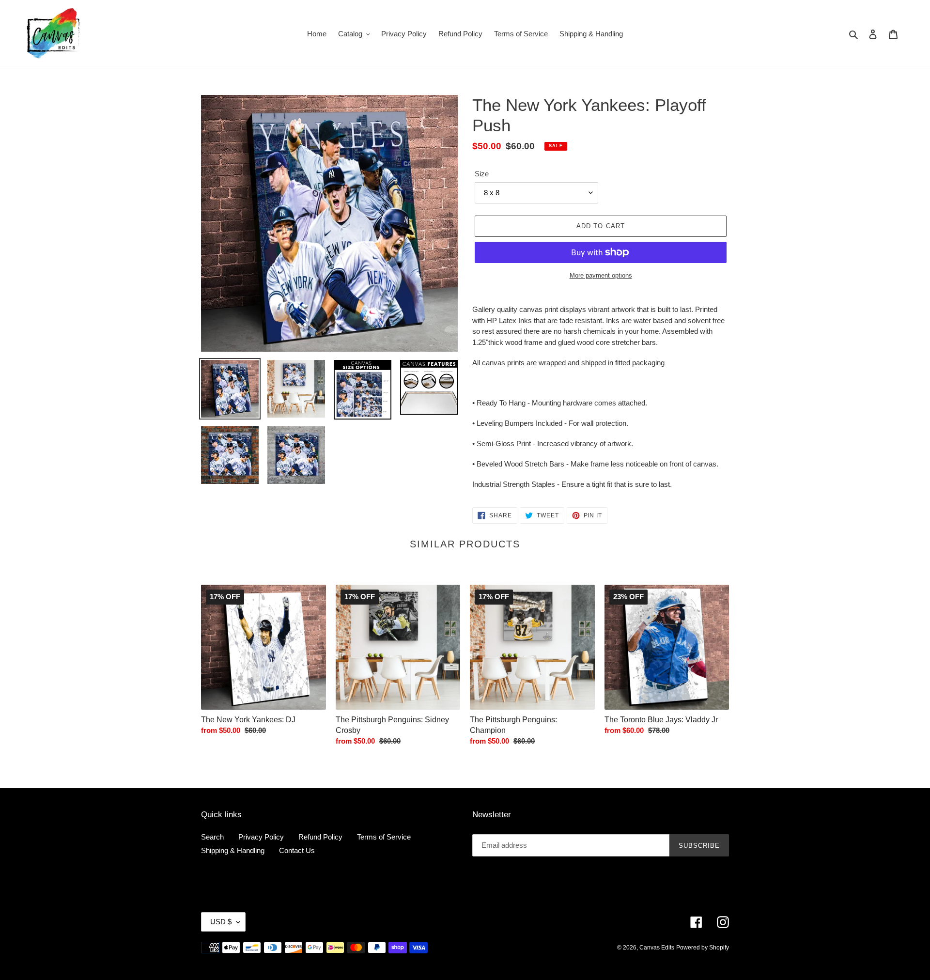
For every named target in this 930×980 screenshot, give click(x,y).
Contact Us (297, 850)
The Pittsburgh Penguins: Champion (513, 725)
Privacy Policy (261, 837)
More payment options (601, 275)
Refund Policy (320, 837)
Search (212, 837)
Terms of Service (384, 837)
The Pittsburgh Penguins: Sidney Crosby (392, 725)
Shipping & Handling (232, 850)
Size (482, 174)
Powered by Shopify (702, 947)
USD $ (221, 922)
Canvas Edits (656, 947)
